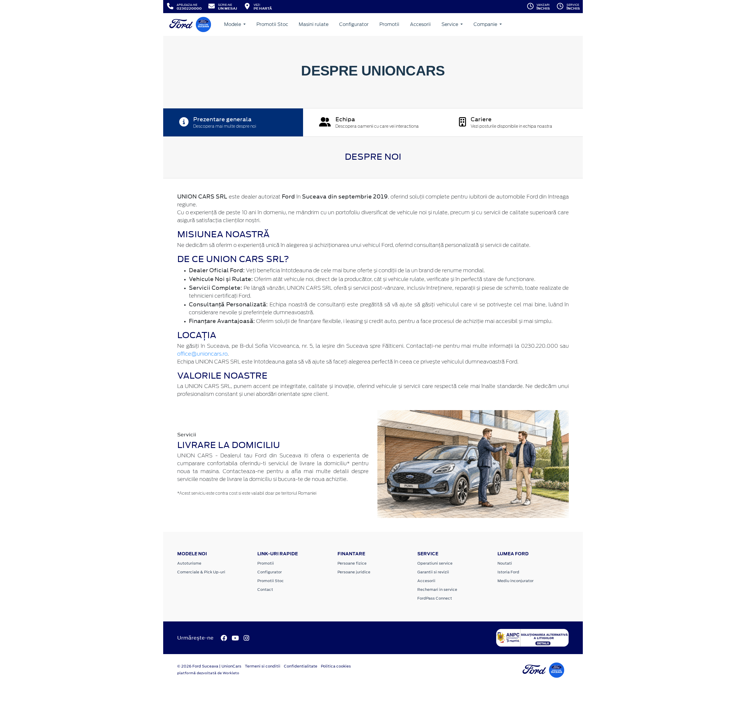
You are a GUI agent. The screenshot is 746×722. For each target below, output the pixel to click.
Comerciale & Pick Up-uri (201, 572)
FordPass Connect (434, 598)
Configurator (354, 24)
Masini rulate (313, 24)
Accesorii (420, 24)
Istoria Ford (508, 572)
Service (450, 24)
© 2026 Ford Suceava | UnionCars (209, 666)
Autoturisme (189, 563)
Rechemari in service (437, 589)
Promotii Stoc (272, 24)
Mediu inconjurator (515, 581)
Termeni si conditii (262, 666)
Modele (233, 24)
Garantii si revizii (433, 572)
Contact (265, 589)
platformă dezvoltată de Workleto (208, 673)
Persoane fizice (352, 563)
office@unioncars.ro (202, 354)
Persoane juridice (353, 572)
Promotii (389, 24)
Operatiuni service (435, 563)
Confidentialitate (300, 666)
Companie (486, 24)
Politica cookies (336, 666)
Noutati (504, 563)
